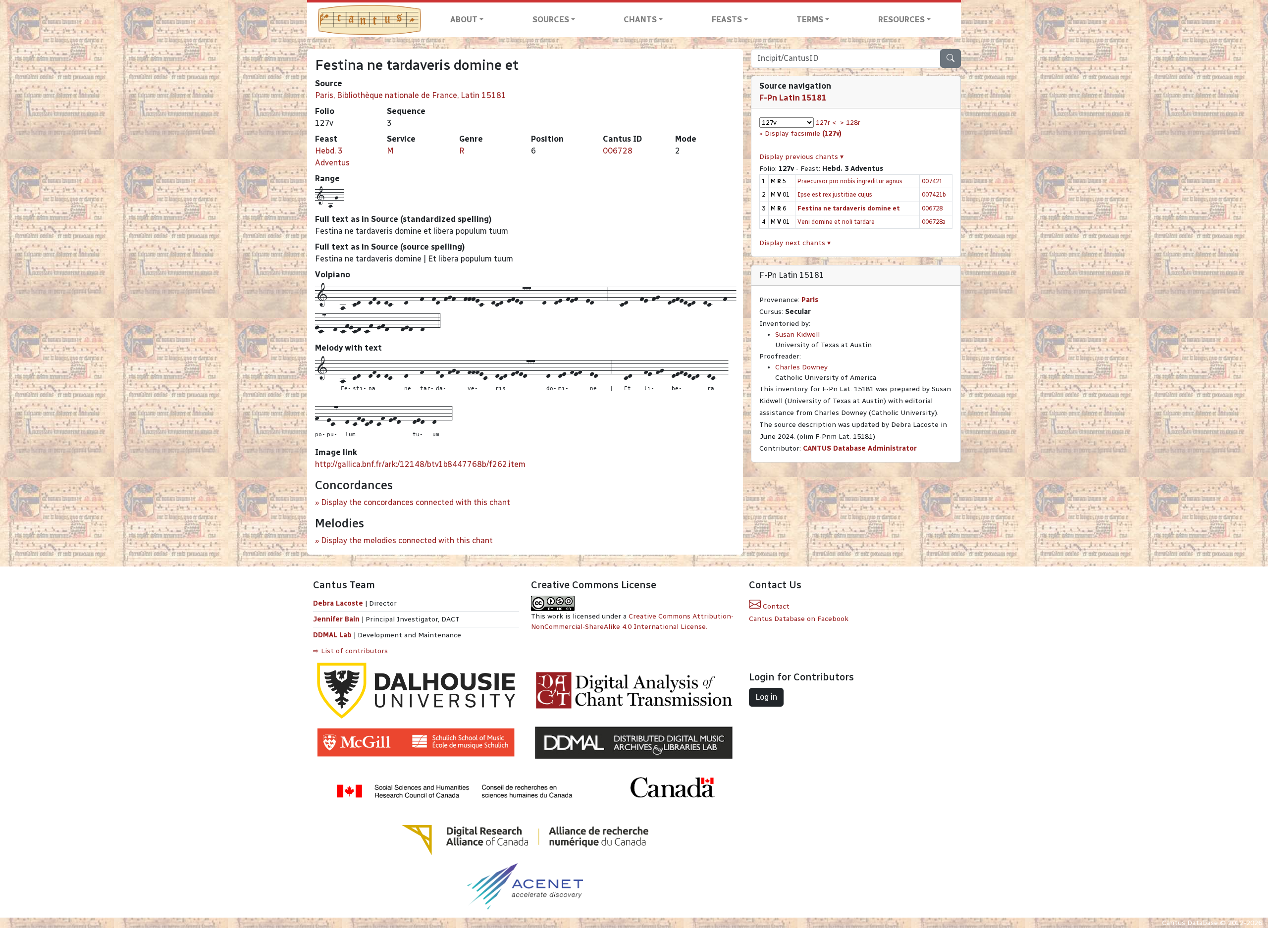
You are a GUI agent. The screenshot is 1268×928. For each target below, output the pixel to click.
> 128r (850, 122)
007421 (932, 181)
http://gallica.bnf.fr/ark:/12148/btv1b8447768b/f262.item (420, 464)
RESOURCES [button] (901, 19)
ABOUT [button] (463, 19)
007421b (934, 194)
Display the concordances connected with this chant (415, 502)
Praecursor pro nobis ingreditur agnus (849, 181)
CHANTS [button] (640, 19)
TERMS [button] (809, 19)
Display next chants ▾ (795, 243)
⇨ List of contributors (350, 651)
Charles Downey (801, 367)
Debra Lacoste (338, 603)
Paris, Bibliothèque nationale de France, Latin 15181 (410, 95)
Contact (775, 606)
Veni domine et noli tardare (836, 221)
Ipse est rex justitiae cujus (834, 194)
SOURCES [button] (550, 19)
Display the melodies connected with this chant (407, 540)
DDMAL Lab (332, 635)
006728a (934, 221)
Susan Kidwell (797, 334)
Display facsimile (803, 133)
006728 (618, 150)
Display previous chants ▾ (801, 157)
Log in (766, 697)
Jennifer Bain (337, 619)
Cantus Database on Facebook (798, 619)
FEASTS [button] (727, 19)
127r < (826, 122)
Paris (809, 300)
